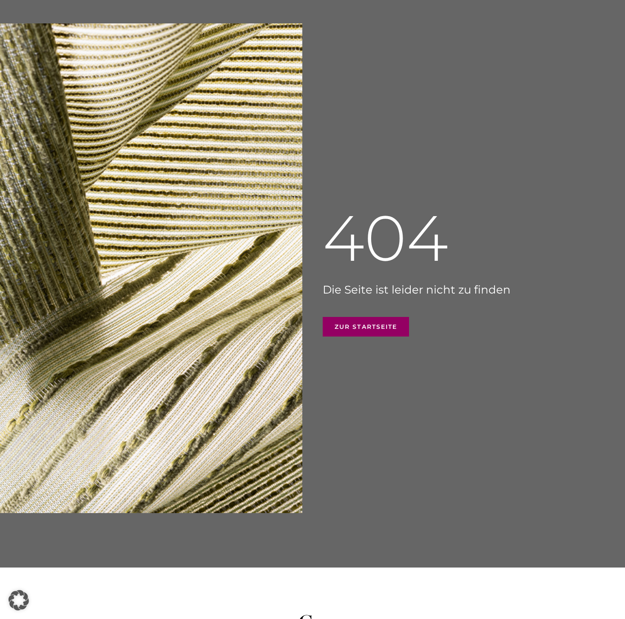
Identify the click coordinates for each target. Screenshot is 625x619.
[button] (18, 600)
